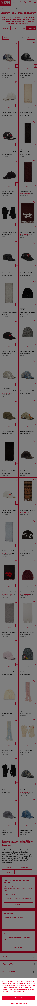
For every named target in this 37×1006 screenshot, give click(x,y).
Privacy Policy (9, 991)
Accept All (18, 998)
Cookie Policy (21, 991)
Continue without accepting (18, 1003)
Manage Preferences (22, 989)
